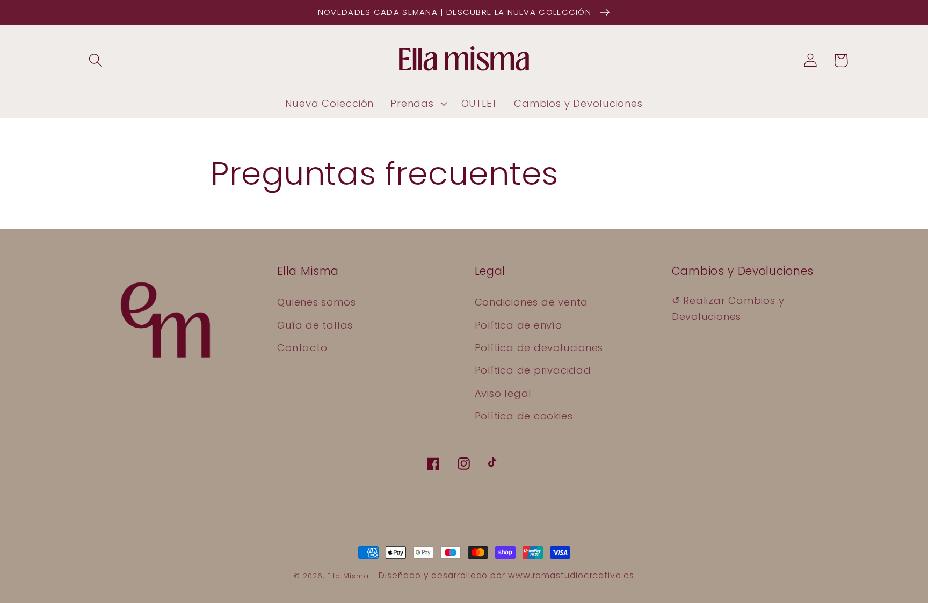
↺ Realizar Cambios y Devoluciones (728, 308)
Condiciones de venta (532, 302)
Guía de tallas (315, 325)
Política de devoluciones (539, 347)
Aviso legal (503, 393)
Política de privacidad (533, 370)
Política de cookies (524, 416)
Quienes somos (316, 302)
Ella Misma (348, 576)
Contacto (302, 347)
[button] (95, 60)
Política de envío (518, 325)
